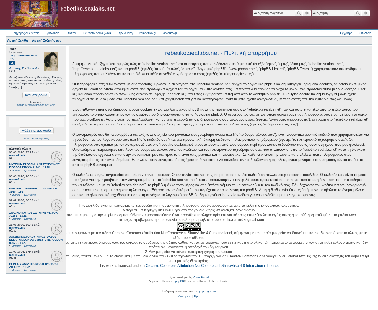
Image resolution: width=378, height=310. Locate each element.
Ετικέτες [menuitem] (71, 33)
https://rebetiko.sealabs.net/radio (36, 105)
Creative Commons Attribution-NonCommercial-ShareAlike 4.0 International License (212, 265)
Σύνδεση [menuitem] (365, 33)
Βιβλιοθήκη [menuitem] (125, 33)
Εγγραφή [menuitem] (346, 33)
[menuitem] (184, 296)
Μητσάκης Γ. (16, 68)
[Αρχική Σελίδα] (34, 14)
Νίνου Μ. (32, 68)
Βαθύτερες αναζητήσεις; (36, 138)
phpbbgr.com (207, 291)
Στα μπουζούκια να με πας (23, 56)
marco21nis (17, 155)
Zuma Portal (201, 277)
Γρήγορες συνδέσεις (25, 33)
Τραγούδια (52, 33)
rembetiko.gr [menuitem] (147, 33)
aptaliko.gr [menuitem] (170, 33)
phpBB (179, 281)
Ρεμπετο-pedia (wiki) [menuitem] (97, 33)
